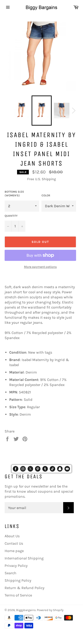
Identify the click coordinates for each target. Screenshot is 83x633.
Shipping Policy (18, 580)
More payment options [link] (40, 267)
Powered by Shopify (50, 610)
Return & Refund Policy (24, 588)
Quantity (11, 215)
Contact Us (14, 543)
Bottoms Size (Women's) (14, 193)
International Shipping (24, 558)
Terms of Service (18, 595)
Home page (14, 551)
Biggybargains (26, 610)
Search (10, 573)
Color (46, 195)
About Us (12, 536)
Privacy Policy (16, 565)
